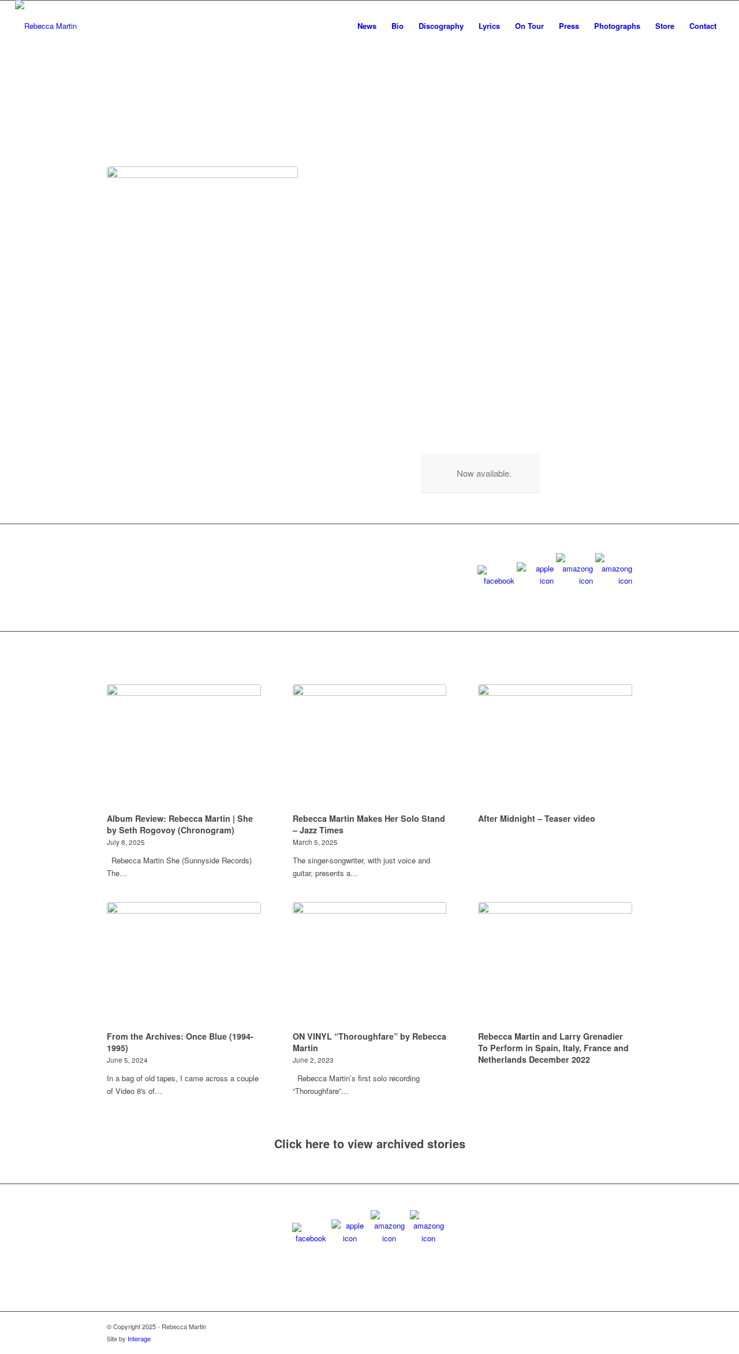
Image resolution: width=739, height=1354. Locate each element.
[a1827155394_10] (202, 262)
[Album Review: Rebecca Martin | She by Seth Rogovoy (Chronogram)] (184, 746)
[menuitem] (367, 26)
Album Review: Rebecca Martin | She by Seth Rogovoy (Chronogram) (180, 824)
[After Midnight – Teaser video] (555, 746)
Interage (139, 1338)
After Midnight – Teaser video (536, 818)
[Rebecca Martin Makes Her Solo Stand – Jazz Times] (370, 746)
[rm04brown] (46, 26)
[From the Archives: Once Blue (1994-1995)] (184, 964)
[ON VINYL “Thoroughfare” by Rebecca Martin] (370, 964)
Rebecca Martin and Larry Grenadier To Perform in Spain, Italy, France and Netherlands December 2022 (553, 1047)
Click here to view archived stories (369, 1143)
